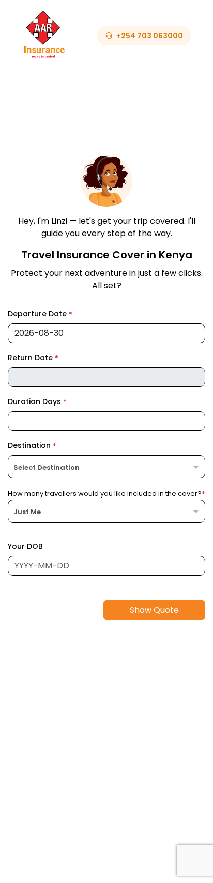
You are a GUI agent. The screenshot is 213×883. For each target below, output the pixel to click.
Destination (32, 445)
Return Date (33, 357)
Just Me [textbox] (27, 512)
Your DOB (25, 546)
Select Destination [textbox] (46, 467)
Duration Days (37, 401)
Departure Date (40, 313)
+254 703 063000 (149, 35)
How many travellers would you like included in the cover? (106, 494)
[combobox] (106, 466)
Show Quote (154, 610)
